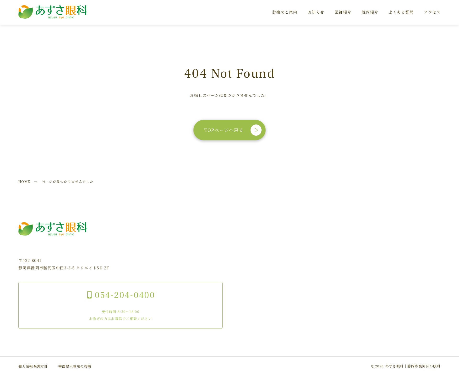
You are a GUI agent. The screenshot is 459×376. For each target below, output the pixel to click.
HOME (24, 181)
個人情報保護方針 (33, 366)
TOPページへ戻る (224, 130)
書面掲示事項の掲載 (75, 366)
